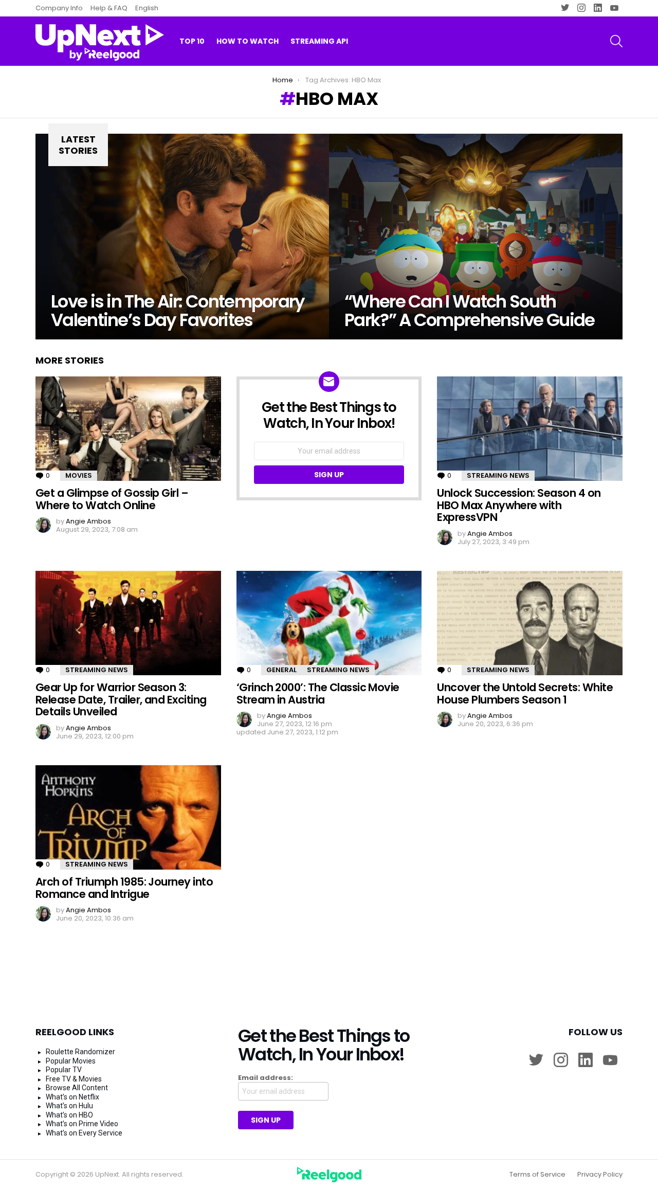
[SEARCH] (616, 41)
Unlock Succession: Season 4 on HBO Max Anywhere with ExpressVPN (518, 505)
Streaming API (319, 41)
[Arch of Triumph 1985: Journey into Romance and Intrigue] (128, 817)
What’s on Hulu (69, 1106)
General (281, 670)
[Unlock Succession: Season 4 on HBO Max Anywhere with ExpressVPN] (530, 428)
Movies (78, 475)
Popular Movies (71, 1061)
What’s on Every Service (84, 1133)
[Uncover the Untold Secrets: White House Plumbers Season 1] (530, 623)
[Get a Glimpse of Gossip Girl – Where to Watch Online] (128, 428)
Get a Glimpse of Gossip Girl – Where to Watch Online (111, 499)
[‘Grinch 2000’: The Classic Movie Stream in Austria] (329, 623)
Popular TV (64, 1070)
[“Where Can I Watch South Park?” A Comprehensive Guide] (476, 236)
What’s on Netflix (72, 1097)
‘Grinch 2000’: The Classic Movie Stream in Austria (317, 693)
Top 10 (192, 41)
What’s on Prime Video (82, 1124)
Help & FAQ (108, 8)
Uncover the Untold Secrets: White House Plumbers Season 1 (525, 693)
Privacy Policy (600, 1174)
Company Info (59, 8)
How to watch (247, 41)
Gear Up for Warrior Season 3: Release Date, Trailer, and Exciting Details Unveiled (121, 699)
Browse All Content (77, 1088)
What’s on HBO (69, 1115)
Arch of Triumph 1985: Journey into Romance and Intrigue (124, 887)
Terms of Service (537, 1174)
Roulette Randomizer (80, 1052)
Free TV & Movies (74, 1079)
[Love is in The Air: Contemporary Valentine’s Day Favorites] (182, 236)
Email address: (265, 1078)
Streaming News (498, 475)
